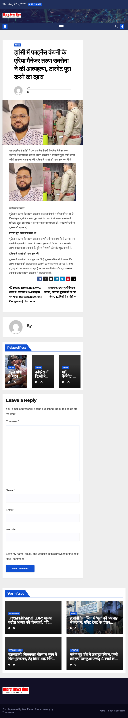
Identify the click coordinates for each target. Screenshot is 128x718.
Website (11, 529)
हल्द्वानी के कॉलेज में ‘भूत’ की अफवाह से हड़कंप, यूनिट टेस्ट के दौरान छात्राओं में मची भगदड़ (94, 622)
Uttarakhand (15, 650)
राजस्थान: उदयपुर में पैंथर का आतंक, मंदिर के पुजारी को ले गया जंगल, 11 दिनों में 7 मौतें (60, 292)
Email (10, 509)
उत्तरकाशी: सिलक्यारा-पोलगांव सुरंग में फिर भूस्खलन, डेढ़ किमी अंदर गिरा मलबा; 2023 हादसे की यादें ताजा (32, 658)
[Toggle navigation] (61, 26)
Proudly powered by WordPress (18, 709)
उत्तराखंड (73, 613)
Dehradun (14, 613)
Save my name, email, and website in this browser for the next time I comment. (42, 556)
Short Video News (117, 710)
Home (102, 710)
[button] (116, 26)
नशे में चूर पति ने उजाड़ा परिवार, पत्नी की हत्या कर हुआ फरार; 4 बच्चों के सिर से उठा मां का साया (94, 658)
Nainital (74, 650)
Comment (12, 421)
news (17, 45)
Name (10, 490)
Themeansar (8, 712)
